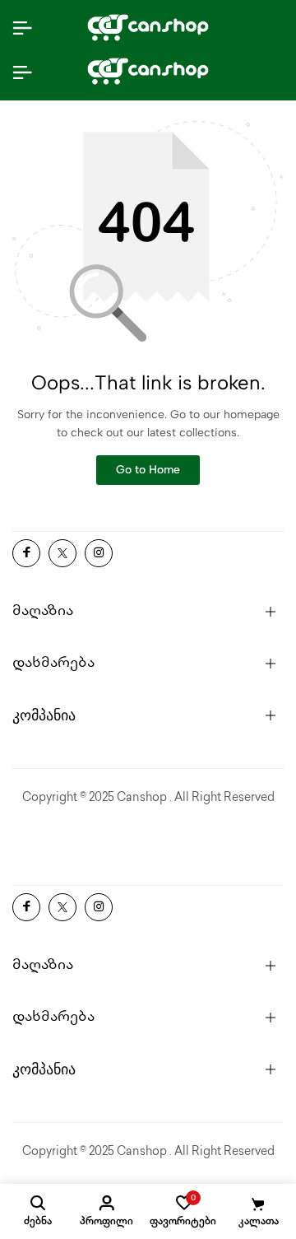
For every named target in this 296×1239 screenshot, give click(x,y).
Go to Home (148, 470)
